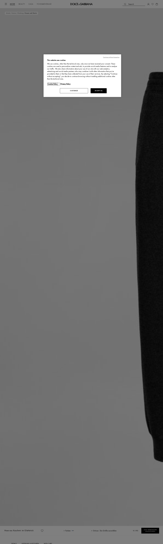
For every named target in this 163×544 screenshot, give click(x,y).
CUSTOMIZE (74, 90)
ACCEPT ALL (99, 90)
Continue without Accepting (111, 57)
